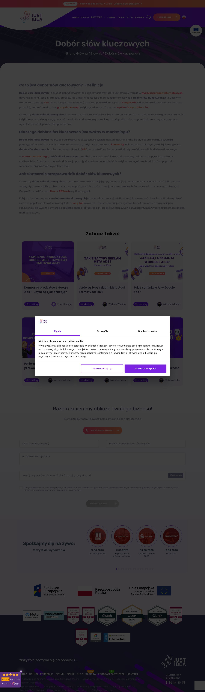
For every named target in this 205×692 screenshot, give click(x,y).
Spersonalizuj (100, 368)
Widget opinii (6, 684)
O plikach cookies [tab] (147, 331)
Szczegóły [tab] (102, 331)
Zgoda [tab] (57, 331)
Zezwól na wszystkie (145, 368)
